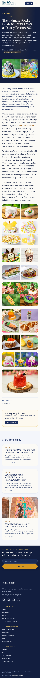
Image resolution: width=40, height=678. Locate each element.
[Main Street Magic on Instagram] (9, 600)
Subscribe (20, 566)
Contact (4, 615)
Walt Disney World (26, 126)
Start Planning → (11, 422)
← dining (6, 13)
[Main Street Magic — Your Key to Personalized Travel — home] (9, 3)
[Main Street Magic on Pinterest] (14, 600)
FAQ (3, 652)
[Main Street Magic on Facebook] (4, 600)
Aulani (4, 638)
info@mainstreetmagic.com (13, 595)
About (4, 609)
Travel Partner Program (9, 621)
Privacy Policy (6, 658)
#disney (6, 403)
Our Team (5, 612)
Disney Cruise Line (8, 635)
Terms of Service (7, 661)
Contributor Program (8, 618)
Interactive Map (7, 641)
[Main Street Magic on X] (19, 600)
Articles (4, 649)
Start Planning (6, 655)
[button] (20, 211)
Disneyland (5, 632)
